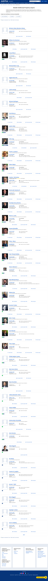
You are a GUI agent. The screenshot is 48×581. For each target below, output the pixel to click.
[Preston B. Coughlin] (5, 474)
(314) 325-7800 (11, 167)
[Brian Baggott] (5, 499)
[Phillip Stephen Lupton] (5, 359)
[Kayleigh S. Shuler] (5, 512)
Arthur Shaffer (12, 407)
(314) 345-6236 (11, 269)
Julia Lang (11, 138)
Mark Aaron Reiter (13, 369)
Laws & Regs (22, 3)
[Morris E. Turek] (5, 218)
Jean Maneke (12, 330)
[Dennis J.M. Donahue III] (5, 192)
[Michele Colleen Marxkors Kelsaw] (5, 31)
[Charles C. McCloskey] (5, 180)
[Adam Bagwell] (5, 448)
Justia (25, 571)
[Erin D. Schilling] (5, 525)
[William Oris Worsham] (5, 42)
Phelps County (4, 563)
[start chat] (45, 577)
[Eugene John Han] (5, 80)
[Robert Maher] (5, 167)
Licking (3, 552)
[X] (26, 573)
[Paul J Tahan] (5, 346)
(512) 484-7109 (11, 68)
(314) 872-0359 (11, 295)
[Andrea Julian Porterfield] (5, 423)
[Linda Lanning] (5, 92)
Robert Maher (12, 164)
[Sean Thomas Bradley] (5, 256)
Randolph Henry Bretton (15, 202)
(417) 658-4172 (11, 43)
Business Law (16, 551)
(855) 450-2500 (11, 256)
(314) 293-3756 (11, 282)
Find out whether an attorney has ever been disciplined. (29, 552)
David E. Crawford (13, 151)
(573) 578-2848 (11, 31)
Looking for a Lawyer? (40, 577)
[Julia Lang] (5, 141)
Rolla (2, 554)
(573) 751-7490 (11, 92)
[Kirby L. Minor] (5, 244)
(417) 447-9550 (11, 80)
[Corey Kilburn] (5, 55)
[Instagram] (23, 573)
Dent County (4, 565)
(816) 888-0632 (11, 244)
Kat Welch (11, 458)
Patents (15, 552)
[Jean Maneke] (5, 333)
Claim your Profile (40, 554)
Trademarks (15, 553)
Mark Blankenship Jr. (14, 279)
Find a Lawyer (3, 3)
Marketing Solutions (31, 3)
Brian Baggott (12, 497)
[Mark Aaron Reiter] (5, 371)
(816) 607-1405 (11, 359)
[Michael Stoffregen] (5, 104)
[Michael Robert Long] (5, 68)
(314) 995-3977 (11, 193)
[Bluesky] (25, 573)
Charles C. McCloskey (14, 177)
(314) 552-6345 (11, 436)
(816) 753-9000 (11, 333)
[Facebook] (22, 573)
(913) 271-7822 (11, 116)
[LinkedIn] (20, 573)
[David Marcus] (5, 116)
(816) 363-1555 (11, 410)
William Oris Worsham (14, 40)
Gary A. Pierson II (13, 266)
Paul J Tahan (12, 343)
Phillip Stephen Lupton (14, 356)
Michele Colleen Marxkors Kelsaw (17, 28)
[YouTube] (21, 573)
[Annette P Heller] (5, 308)
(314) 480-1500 (11, 461)
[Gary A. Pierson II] (5, 269)
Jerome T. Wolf (12, 484)
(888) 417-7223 (11, 397)
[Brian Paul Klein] (5, 384)
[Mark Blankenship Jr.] (5, 282)
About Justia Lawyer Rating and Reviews (42, 557)
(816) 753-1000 (11, 423)
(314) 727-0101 (11, 231)
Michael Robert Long (14, 65)
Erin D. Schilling (13, 522)
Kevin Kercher (12, 433)
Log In (42, 1)
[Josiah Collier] (5, 128)
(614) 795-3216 (11, 129)
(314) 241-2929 (11, 346)
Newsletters (26, 3)
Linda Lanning (12, 89)
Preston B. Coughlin (13, 471)
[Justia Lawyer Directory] (4, 1)
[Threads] (24, 573)
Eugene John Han (13, 77)
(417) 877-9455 (11, 104)
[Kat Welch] (5, 461)
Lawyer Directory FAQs (41, 553)
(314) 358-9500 (11, 154)
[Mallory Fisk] (5, 295)
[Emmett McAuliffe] (5, 231)
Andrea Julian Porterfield (15, 420)
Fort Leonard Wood (5, 553)
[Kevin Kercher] (5, 435)
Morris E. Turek (12, 215)
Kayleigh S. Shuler (13, 509)
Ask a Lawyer (7, 3)
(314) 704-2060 (11, 205)
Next (24, 534)
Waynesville (3, 556)
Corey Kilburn (12, 53)
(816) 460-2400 (11, 487)
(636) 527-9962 (11, 180)
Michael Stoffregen (13, 101)
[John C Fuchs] (5, 320)
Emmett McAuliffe (13, 228)
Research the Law (12, 3)
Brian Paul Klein (13, 382)
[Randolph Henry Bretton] (5, 205)
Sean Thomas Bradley (14, 254)
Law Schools (17, 3)
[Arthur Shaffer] (5, 410)
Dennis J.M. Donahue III (14, 190)
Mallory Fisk (12, 292)
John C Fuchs (12, 318)
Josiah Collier (12, 126)
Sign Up (46, 1)
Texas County (4, 564)
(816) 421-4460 (11, 320)
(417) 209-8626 (11, 55)
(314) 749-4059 (11, 218)
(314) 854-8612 (11, 141)
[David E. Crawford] (5, 154)
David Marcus (12, 113)
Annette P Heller (13, 305)
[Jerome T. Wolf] (5, 487)
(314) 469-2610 (11, 308)
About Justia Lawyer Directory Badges (41, 552)
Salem (3, 555)
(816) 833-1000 (11, 372)
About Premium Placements (42, 555)
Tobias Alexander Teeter (15, 394)
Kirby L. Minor (12, 241)
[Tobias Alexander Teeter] (5, 397)
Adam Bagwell (12, 446)
